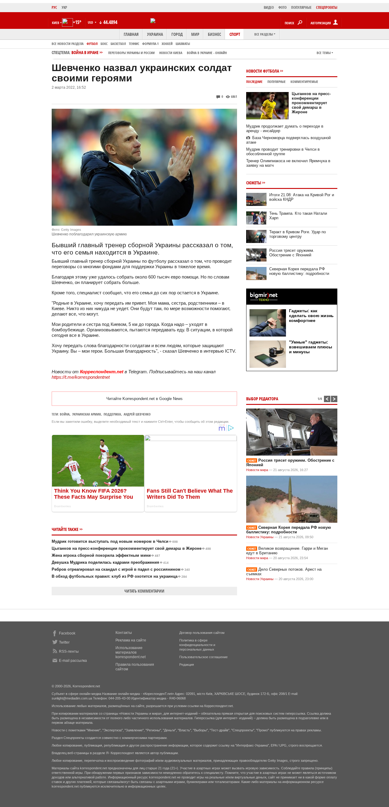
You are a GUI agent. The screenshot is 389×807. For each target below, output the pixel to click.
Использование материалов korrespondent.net (130, 652)
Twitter (64, 642)
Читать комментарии (144, 591)
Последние (254, 81)
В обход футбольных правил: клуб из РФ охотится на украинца (119, 576)
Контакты (123, 633)
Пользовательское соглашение (203, 657)
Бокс (104, 43)
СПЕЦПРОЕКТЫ (326, 7)
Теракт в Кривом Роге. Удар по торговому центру (297, 234)
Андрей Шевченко (137, 414)
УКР (64, 7)
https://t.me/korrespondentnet (81, 377)
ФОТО (282, 7)
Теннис (134, 43)
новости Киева (170, 52)
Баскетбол (118, 43)
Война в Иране (149, 52)
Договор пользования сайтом (202, 632)
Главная (131, 34)
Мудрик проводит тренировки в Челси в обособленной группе (283, 151)
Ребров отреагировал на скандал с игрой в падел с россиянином (121, 569)
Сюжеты (253, 183)
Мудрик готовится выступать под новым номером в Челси (115, 541)
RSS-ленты (69, 651)
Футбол (92, 43)
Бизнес (214, 34)
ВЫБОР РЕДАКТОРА (262, 399)
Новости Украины (260, 537)
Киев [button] (55, 22)
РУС (54, 7)
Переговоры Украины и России (131, 52)
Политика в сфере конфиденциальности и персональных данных (197, 644)
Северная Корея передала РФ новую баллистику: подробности (299, 271)
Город (177, 34)
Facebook (67, 633)
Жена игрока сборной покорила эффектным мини (106, 555)
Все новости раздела (68, 43)
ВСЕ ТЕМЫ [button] (324, 52)
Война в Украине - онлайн (207, 52)
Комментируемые (304, 81)
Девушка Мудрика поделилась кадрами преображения (110, 562)
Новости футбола (262, 71)
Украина (155, 34)
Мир (195, 34)
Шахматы (183, 43)
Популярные (276, 81)
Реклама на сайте (130, 640)
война (65, 414)
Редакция (186, 664)
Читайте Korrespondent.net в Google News (144, 398)
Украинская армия (86, 414)
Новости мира (257, 470)
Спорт (234, 34)
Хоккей (167, 43)
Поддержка (112, 414)
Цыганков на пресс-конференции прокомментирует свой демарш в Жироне (131, 548)
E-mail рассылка (73, 660)
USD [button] (91, 22)
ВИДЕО (269, 7)
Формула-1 (150, 43)
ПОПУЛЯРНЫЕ (301, 7)
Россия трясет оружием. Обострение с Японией (291, 252)
